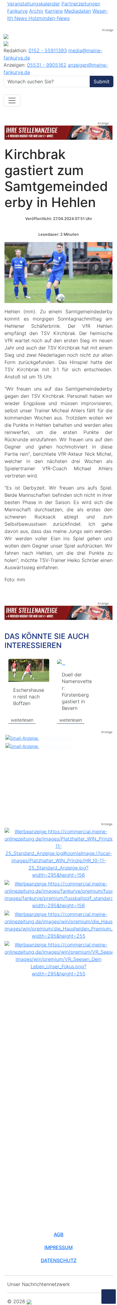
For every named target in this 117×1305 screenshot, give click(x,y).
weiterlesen (22, 720)
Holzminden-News (49, 18)
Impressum (58, 1247)
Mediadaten (77, 11)
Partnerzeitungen (81, 4)
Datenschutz (58, 1260)
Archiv (36, 11)
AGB (58, 1234)
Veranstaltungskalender (33, 4)
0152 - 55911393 (47, 50)
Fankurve (17, 11)
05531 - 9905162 (46, 65)
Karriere (54, 11)
